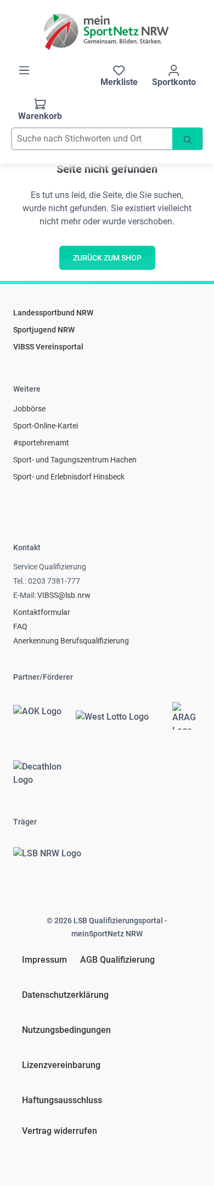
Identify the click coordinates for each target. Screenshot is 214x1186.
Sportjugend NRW (44, 329)
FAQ (20, 626)
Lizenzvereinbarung (61, 1065)
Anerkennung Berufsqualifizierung (71, 640)
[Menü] (24, 70)
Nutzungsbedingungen (66, 1030)
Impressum (44, 960)
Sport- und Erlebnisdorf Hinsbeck (69, 476)
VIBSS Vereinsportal (48, 346)
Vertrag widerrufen (59, 1131)
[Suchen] (187, 139)
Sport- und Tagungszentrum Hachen (75, 459)
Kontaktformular (41, 612)
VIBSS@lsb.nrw (64, 595)
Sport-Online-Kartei (45, 425)
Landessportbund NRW (53, 312)
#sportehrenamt (41, 442)
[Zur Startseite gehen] (107, 31)
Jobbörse (29, 408)
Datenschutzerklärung (65, 995)
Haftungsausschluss (62, 1100)
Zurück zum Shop (107, 257)
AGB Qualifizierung (117, 960)
